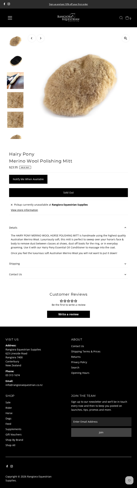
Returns (76, 356)
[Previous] (32, 38)
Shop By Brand (14, 439)
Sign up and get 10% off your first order (68, 4)
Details (13, 227)
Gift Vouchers (14, 434)
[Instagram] (9, 4)
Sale (8, 402)
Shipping (14, 263)
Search (75, 367)
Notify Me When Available (28, 179)
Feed (8, 423)
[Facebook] (4, 4)
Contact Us (15, 274)
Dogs (8, 418)
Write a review (68, 314)
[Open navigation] (20, 17)
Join (101, 432)
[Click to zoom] (126, 38)
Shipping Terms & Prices (85, 351)
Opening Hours (80, 373)
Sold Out (68, 192)
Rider (9, 407)
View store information (24, 210)
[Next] (41, 38)
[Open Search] (121, 17)
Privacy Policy (79, 362)
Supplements (13, 429)
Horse (9, 413)
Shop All (10, 445)
